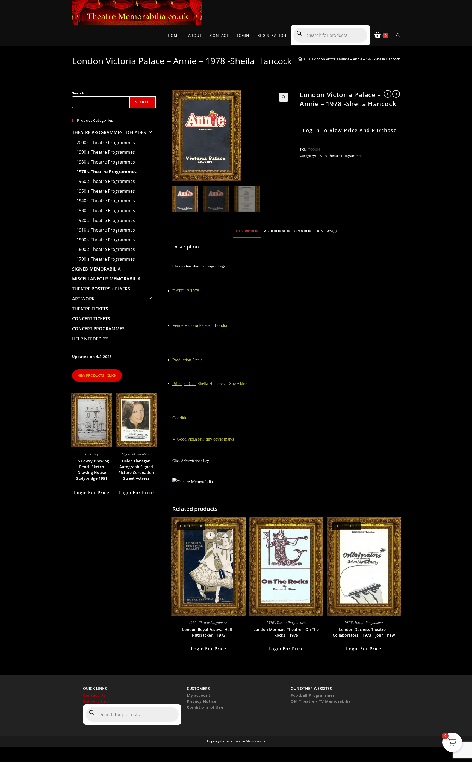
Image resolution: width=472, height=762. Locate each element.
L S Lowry (91, 454)
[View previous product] (387, 94)
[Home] (300, 59)
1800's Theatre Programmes (105, 249)
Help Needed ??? (90, 339)
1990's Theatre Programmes (105, 152)
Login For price (208, 649)
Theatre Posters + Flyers (101, 289)
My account (198, 695)
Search (78, 93)
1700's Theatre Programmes (105, 259)
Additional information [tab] (288, 231)
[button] (283, 97)
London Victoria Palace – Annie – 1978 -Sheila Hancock (356, 59)
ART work (83, 299)
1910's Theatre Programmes (105, 230)
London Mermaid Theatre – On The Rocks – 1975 (286, 632)
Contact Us (94, 695)
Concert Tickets (91, 319)
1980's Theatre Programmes (105, 162)
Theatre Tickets (90, 309)
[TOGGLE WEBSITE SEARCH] (398, 35)
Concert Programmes (98, 329)
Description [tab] (247, 231)
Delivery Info (96, 701)
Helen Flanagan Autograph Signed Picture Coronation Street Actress (136, 469)
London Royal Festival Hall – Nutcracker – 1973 (208, 632)
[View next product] (396, 94)
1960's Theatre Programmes (105, 181)
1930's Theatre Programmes (105, 210)
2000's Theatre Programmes (105, 143)
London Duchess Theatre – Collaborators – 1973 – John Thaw (364, 632)
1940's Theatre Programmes (105, 201)
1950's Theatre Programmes (105, 191)
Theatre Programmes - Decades (109, 132)
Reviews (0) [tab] (327, 231)
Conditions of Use (205, 707)
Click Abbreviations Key (190, 461)
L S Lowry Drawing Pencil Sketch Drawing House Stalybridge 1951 (92, 469)
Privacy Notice (201, 701)
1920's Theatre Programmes (105, 220)
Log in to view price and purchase (350, 130)
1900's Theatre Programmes (105, 240)
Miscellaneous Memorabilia (106, 279)
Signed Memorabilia (96, 269)
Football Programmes (313, 695)
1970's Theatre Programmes (339, 155)
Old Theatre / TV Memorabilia (321, 701)
